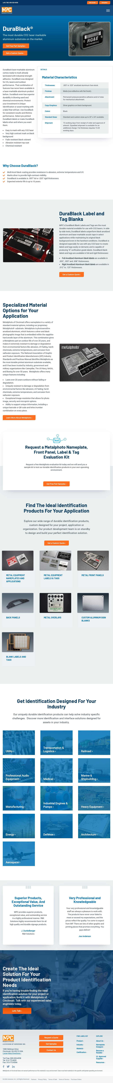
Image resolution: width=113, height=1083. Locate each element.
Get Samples (51, 1044)
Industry (80, 1045)
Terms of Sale (52, 1079)
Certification (81, 1052)
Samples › (105, 2)
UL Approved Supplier (101, 1057)
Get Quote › (92, 2)
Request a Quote (51, 1037)
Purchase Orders (76, 1079)
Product (80, 1041)
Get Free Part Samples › (16, 46)
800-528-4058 (13, 2)
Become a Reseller (100, 1052)
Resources (100, 1062)
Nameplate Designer (100, 1046)
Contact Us (51, 1050)
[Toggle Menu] (108, 10)
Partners (33, 1079)
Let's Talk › (17, 1011)
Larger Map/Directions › (12, 1053)
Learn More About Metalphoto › (19, 418)
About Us (99, 1041)
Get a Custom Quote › (15, 53)
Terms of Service (64, 1079)
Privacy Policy (42, 1079)
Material (80, 1049)
